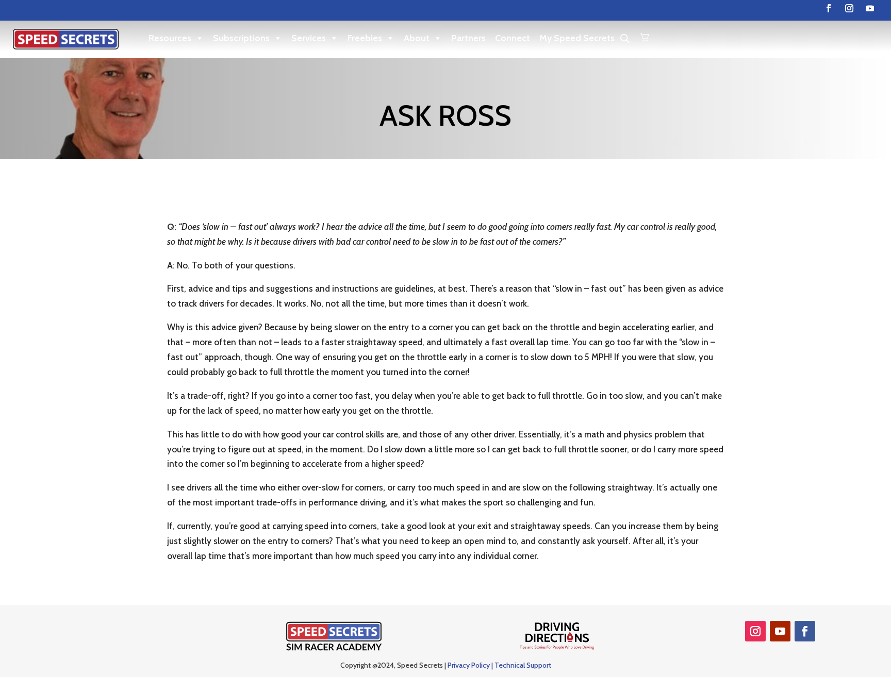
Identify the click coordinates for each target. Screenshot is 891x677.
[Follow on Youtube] (870, 8)
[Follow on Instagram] (849, 8)
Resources (169, 38)
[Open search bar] (625, 38)
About (417, 38)
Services (308, 38)
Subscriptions (241, 38)
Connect (512, 38)
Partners (468, 38)
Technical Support (522, 665)
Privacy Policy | (471, 665)
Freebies (365, 38)
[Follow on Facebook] (828, 8)
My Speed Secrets (577, 38)
